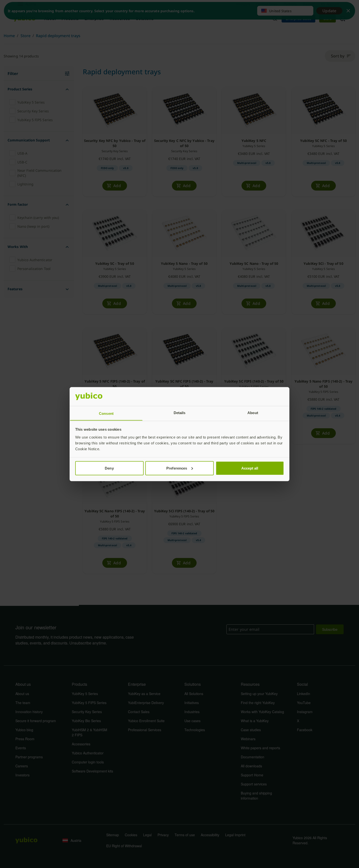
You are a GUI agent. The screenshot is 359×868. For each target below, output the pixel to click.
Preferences (176, 468)
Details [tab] (180, 412)
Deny (109, 468)
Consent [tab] (106, 413)
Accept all (249, 468)
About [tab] (252, 412)
